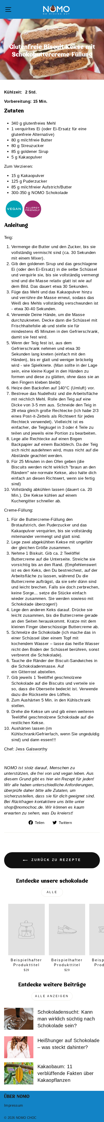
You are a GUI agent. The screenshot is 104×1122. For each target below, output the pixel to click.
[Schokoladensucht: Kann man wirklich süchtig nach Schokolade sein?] (18, 1019)
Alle (52, 892)
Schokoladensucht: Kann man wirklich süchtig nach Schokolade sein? (66, 1018)
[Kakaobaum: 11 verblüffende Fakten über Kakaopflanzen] (18, 1073)
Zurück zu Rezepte (55, 860)
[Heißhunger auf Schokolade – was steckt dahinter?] (18, 1047)
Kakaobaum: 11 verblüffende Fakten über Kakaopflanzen (65, 1073)
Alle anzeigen (52, 996)
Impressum (13, 1105)
